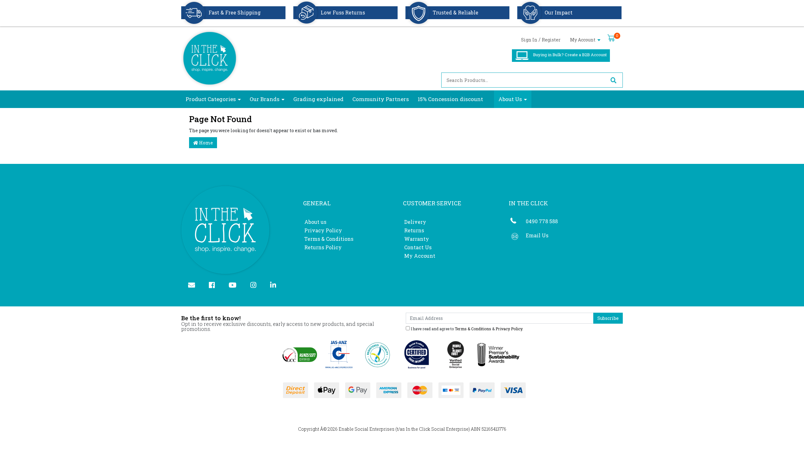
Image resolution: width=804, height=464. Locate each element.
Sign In (529, 40)
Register (551, 40)
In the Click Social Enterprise (437, 429)
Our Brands (265, 99)
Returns (414, 230)
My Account (583, 40)
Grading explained (318, 99)
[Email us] (194, 285)
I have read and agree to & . (466, 328)
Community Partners (380, 99)
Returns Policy (323, 247)
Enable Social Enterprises (366, 429)
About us (315, 222)
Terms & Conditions (328, 238)
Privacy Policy (323, 230)
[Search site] (613, 80)
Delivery (415, 222)
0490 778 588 (542, 221)
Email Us (537, 235)
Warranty (416, 238)
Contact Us (418, 247)
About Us (510, 99)
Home (205, 143)
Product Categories (211, 99)
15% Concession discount (450, 99)
